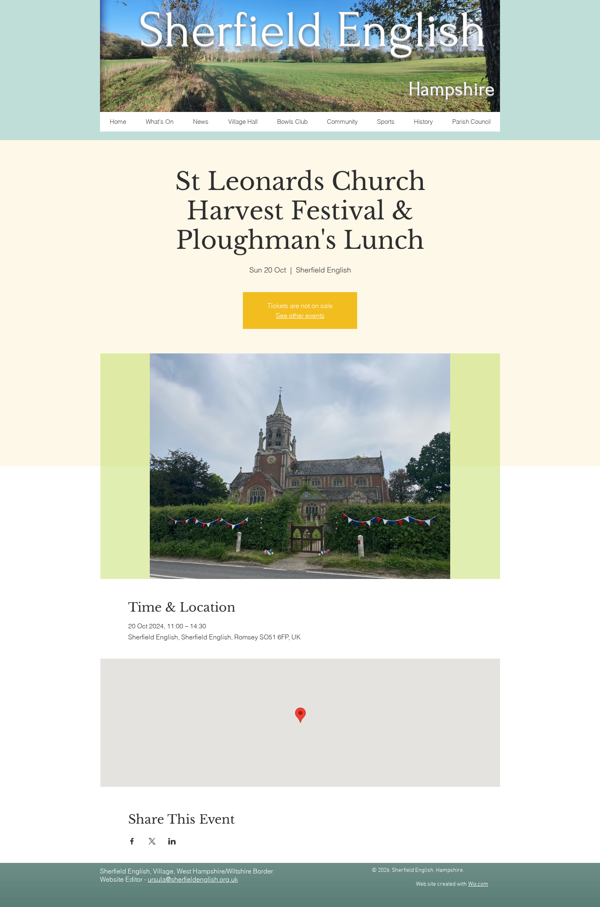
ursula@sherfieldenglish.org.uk (193, 879)
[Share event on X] (152, 841)
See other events (300, 315)
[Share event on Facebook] (132, 841)
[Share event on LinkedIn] (172, 841)
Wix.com (478, 884)
